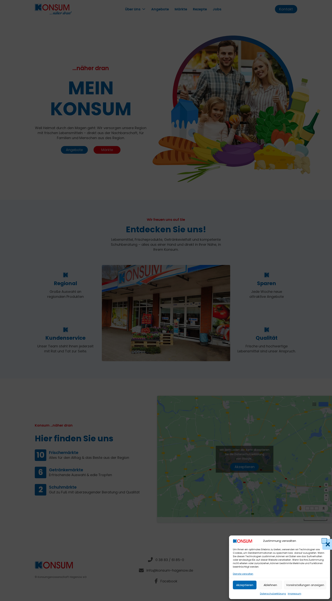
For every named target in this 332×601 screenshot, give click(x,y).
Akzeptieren (244, 585)
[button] (324, 541)
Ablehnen (270, 585)
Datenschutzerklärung (273, 593)
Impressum (294, 593)
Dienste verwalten (243, 573)
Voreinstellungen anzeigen (305, 585)
